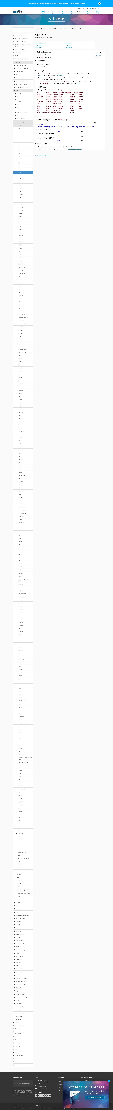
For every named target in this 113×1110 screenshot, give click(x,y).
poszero (21, 612)
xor (19, 827)
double (20, 311)
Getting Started (18, 35)
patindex (21, 573)
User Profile (19, 1003)
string (20, 738)
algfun (20, 188)
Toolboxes (17, 1058)
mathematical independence (23, 893)
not (19, 535)
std (19, 732)
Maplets (18, 1000)
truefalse (21, 786)
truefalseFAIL (22, 789)
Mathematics (18, 52)
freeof (20, 387)
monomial (21, 478)
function (21, 390)
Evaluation (18, 905)
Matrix (20, 462)
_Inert (20, 172)
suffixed (20, 745)
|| (19, 175)
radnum (20, 656)
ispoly (19, 845)
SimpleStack (21, 716)
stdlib (20, 735)
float (20, 371)
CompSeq (18, 1010)
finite (20, 368)
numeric (21, 541)
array (20, 226)
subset (20, 741)
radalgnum (21, 641)
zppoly (20, 830)
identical (21, 399)
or (19, 560)
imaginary (21, 402)
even (20, 336)
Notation (18, 953)
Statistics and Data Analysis (21, 59)
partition (21, 566)
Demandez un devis (95, 8)
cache (20, 251)
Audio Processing (20, 924)
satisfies (21, 694)
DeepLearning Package (21, 969)
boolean (20, 238)
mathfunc (21, 459)
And (20, 197)
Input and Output (20, 81)
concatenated (22, 273)
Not (20, 532)
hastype (20, 842)
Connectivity (18, 1028)
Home (37, 28)
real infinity (21, 678)
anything (21, 210)
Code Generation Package (22, 68)
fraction (20, 383)
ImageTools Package (20, 950)
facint (20, 355)
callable (20, 254)
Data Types (18, 90)
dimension (21, 301)
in (19, 409)
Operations (18, 921)
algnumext (21, 194)
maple (20, 456)
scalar (20, 697)
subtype (20, 855)
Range (20, 663)
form (20, 380)
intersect (21, 428)
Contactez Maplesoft (83, 8)
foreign (20, 377)
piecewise (21, 584)
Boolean (19, 871)
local (20, 450)
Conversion (19, 115)
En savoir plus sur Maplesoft (18, 1097)
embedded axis (22, 314)
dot (19, 308)
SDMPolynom (22, 700)
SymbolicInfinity (22, 751)
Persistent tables (21, 118)
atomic (20, 232)
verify (20, 820)
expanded (21, 346)
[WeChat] (50, 1095)
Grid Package (19, 946)
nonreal (20, 529)
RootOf (20, 688)
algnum (20, 191)
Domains (18, 902)
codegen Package (20, 934)
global (20, 393)
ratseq (20, 675)
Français (23, 1105)
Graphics (17, 1022)
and (19, 201)
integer (20, 424)
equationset (21, 333)
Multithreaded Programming (22, 915)
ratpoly (20, 672)
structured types (22, 852)
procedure (21, 618)
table (20, 767)
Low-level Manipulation (21, 978)
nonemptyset (22, 506)
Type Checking (20, 122)
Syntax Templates (20, 1019)
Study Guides (18, 1043)
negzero (20, 497)
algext (20, 185)
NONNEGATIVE (22, 513)
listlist (20, 443)
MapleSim (17, 1062)
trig (19, 779)
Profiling (18, 962)
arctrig (20, 219)
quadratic (21, 631)
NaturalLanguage (20, 956)
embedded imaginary (23, 317)
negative (21, 491)
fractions (19, 880)
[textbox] (55, 119)
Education (17, 1039)
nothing (20, 538)
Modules (18, 909)
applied (20, 216)
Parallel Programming (21, 994)
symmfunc (21, 754)
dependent (21, 295)
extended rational (23, 352)
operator (21, 554)
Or (19, 557)
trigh (20, 782)
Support (41, 28)
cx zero (20, 292)
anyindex (21, 207)
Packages (18, 74)
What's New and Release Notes (22, 38)
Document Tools (20, 940)
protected (21, 625)
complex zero (22, 264)
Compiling (18, 931)
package (20, 563)
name (20, 484)
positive (20, 603)
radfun (20, 647)
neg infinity (21, 488)
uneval (20, 804)
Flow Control (19, 975)
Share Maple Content (20, 49)
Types (19, 125)
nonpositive (21, 525)
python (20, 628)
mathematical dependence (23, 890)
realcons (21, 682)
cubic (20, 286)
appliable (21, 213)
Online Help (47, 28)
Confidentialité (51, 1108)
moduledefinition (22, 475)
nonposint (21, 522)
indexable (21, 412)
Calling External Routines (22, 87)
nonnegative (21, 516)
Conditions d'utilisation (42, 1108)
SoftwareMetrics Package (22, 984)
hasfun (19, 839)
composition (21, 270)
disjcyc (20, 305)
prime (20, 615)
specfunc (21, 719)
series (20, 707)
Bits (17, 928)
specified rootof (22, 723)
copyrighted (21, 283)
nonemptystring (22, 510)
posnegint (21, 609)
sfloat (20, 713)
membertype (21, 849)
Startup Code (19, 1016)
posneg (20, 606)
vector (20, 814)
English (18, 1105)
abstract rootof (22, 178)
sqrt (20, 729)
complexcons (22, 267)
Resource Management (21, 981)
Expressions (19, 972)
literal (20, 447)
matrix (20, 465)
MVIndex (21, 481)
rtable (20, 691)
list (19, 440)
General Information (21, 65)
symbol (20, 748)
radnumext (21, 659)
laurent (20, 434)
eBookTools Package (20, 943)
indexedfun (21, 418)
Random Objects (20, 987)
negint (20, 494)
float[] (20, 374)
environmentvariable (23, 324)
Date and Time (19, 71)
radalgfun (21, 637)
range (20, 666)
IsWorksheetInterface (21, 1013)
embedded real (22, 320)
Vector (20, 811)
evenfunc (21, 339)
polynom (21, 590)
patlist (20, 576)
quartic (20, 634)
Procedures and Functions (22, 997)
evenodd (21, 342)
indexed (20, 415)
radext (20, 644)
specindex (21, 726)
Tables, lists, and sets (22, 112)
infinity (20, 421)
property (21, 622)
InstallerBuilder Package (21, 84)
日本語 (33, 1105)
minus (20, 469)
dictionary (21, 298)
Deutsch (28, 1105)
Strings (18, 96)
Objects (18, 912)
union (20, 808)
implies (20, 406)
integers (19, 886)
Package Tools (19, 78)
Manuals (17, 1052)
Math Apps (17, 1036)
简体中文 (38, 1105)
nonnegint (21, 519)
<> (19, 156)
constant (21, 279)
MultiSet (19, 93)
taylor (20, 773)
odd (19, 547)
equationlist (21, 330)
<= (19, 153)
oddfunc (20, 551)
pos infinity (21, 596)
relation (20, 685)
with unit (21, 823)
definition (20, 836)
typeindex (21, 798)
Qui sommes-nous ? (18, 1077)
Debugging (18, 965)
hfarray (20, 396)
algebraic (21, 182)
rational (20, 669)
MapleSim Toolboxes (19, 1065)
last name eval (22, 431)
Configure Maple (19, 1055)
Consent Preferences (59, 1108)
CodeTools (18, 937)
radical (20, 653)
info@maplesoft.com (42, 1088)
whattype (20, 864)
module (20, 472)
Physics (17, 55)
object (20, 544)
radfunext (21, 650)
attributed (21, 235)
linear (20, 437)
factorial (21, 358)
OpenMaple (18, 959)
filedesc (20, 361)
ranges (18, 899)
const (20, 276)
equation (21, 327)
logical (20, 453)
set (19, 710)
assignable (21, 229)
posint (20, 600)
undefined (21, 801)
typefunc (21, 795)
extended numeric (23, 349)
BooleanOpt (21, 242)
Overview (21, 128)
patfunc (20, 570)
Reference (17, 1046)
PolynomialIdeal (22, 593)
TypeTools (20, 833)
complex (20, 260)
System (16, 1049)
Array (20, 223)
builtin (20, 245)
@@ (20, 166)
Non (20, 500)
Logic (17, 991)
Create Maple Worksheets (21, 41)
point (20, 587)
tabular (20, 770)
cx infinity (21, 289)
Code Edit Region (20, 1006)
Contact (37, 1077)
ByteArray (21, 248)
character (21, 257)
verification (21, 817)
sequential (21, 704)
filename (21, 365)
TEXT (20, 776)
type (20, 792)
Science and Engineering (20, 1025)
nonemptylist (22, 503)
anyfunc (20, 204)
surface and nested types (23, 858)
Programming (18, 62)
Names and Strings (20, 918)
